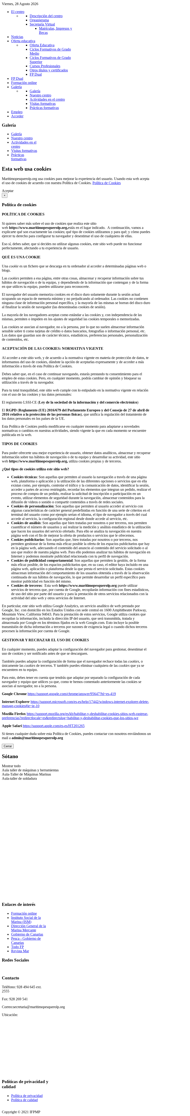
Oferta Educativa (42, 45)
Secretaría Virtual (42, 24)
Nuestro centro (40, 95)
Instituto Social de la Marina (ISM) (26, 920)
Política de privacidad (27, 1096)
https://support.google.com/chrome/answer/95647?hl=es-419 (72, 694)
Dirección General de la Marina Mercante (28, 928)
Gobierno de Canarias (27, 934)
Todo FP (17, 947)
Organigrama (39, 20)
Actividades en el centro (47, 99)
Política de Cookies (106, 183)
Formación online (24, 913)
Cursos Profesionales (45, 66)
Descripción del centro (46, 16)
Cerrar (8, 746)
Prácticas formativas (44, 108)
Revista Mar (20, 951)
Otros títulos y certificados (49, 70)
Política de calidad (24, 1100)
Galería (35, 91)
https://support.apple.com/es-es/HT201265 (54, 726)
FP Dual (36, 74)
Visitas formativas (43, 104)
